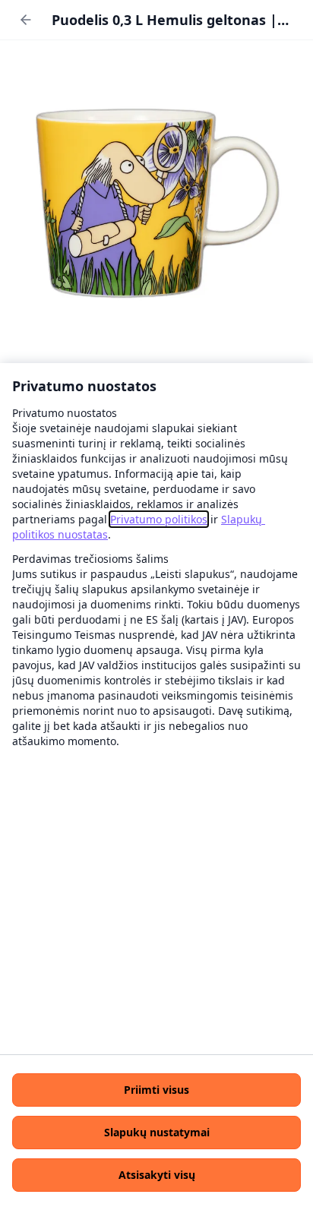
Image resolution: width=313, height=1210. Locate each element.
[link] (158, 519)
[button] (156, 1090)
